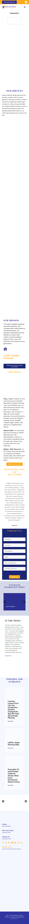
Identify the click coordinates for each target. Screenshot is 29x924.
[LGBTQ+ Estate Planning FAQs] (14, 729)
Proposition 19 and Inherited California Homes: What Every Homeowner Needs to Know (14, 775)
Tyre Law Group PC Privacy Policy (11, 849)
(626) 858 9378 (6, 826)
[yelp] (18, 842)
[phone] (26, 2)
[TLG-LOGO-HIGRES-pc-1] (9, 6)
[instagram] (9, 842)
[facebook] (3, 842)
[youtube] (12, 842)
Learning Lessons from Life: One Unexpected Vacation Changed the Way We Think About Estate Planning (13, 709)
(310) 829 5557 (6, 832)
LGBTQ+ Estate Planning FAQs (14, 744)
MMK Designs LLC (14, 918)
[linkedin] (15, 842)
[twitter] (6, 842)
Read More (8, 655)
